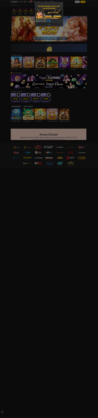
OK (49, 24)
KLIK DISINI (48, 19)
